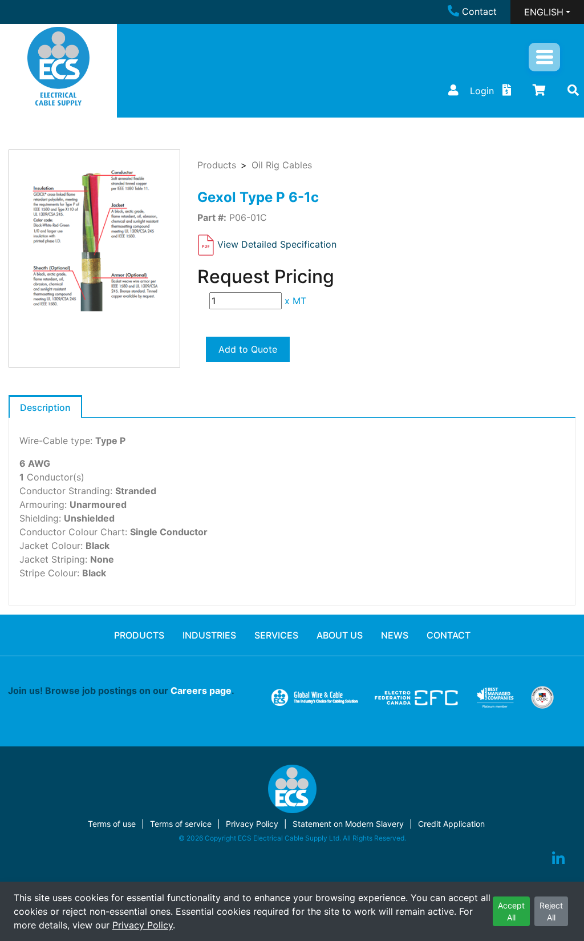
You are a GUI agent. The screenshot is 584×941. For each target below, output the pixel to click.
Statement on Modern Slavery (348, 824)
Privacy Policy (142, 925)
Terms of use (112, 824)
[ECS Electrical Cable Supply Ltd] (58, 66)
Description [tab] (45, 407)
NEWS (394, 635)
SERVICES (276, 635)
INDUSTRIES (209, 635)
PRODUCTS (139, 635)
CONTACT (449, 635)
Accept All (511, 911)
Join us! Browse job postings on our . (121, 690)
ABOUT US (340, 635)
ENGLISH (543, 12)
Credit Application (451, 824)
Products (216, 165)
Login (482, 90)
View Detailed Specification (276, 244)
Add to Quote (247, 349)
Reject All (551, 911)
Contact (479, 11)
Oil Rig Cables (282, 165)
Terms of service (181, 824)
